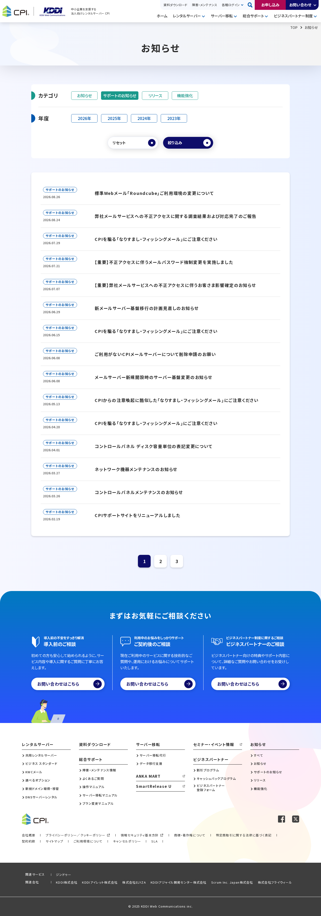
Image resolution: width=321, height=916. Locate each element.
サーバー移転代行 (153, 755)
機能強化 (185, 95)
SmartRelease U (154, 786)
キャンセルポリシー (127, 841)
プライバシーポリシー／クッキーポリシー (75, 835)
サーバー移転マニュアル (99, 795)
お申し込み (270, 5)
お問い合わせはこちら (58, 684)
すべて (258, 755)
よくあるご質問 (93, 779)
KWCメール (34, 772)
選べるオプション (37, 780)
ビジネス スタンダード (41, 763)
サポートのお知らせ (119, 95)
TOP (294, 27)
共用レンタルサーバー (41, 755)
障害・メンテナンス (204, 5)
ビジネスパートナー (210, 759)
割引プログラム (208, 770)
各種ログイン (231, 5)
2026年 (84, 118)
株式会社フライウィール (275, 882)
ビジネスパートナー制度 (293, 16)
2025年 (114, 118)
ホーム (162, 16)
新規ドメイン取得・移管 (42, 789)
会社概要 (28, 835)
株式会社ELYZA (134, 882)
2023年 (174, 118)
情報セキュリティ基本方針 (140, 835)
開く (315, 5)
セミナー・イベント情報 (213, 744)
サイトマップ (54, 841)
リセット (119, 142)
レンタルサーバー (187, 16)
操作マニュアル (93, 787)
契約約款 (28, 841)
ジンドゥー (63, 874)
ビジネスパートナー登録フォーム (211, 788)
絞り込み (175, 142)
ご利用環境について (88, 841)
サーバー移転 (222, 16)
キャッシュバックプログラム (216, 779)
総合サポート (253, 16)
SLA (154, 841)
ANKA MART (148, 776)
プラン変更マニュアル (98, 803)
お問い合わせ (300, 5)
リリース (155, 95)
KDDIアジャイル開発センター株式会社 (179, 882)
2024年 (144, 118)
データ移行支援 (151, 763)
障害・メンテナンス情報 (99, 770)
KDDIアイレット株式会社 (99, 882)
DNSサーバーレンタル (41, 797)
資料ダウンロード (175, 5)
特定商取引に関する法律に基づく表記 (244, 835)
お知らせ (84, 95)
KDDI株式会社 (66, 882)
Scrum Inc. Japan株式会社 (232, 882)
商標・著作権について (190, 835)
